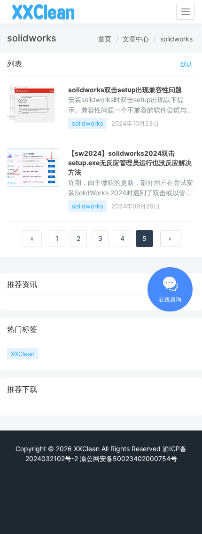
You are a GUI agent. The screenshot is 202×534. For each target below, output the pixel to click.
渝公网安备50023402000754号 (127, 458)
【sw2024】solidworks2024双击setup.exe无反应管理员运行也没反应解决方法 (130, 162)
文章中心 (136, 39)
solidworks (176, 39)
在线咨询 (170, 299)
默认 (186, 64)
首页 (104, 39)
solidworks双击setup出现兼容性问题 (125, 90)
